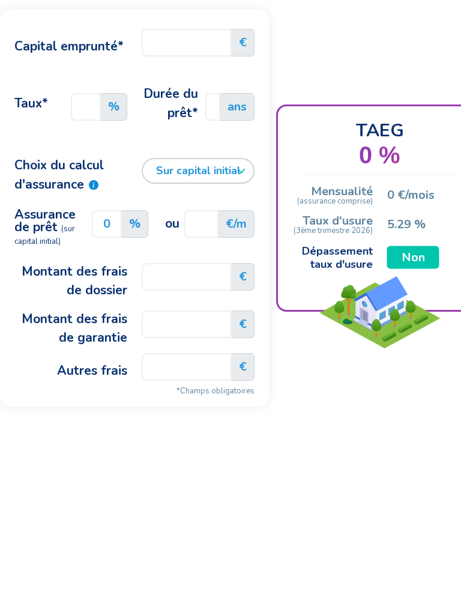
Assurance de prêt (45, 227)
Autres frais (92, 370)
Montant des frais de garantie (74, 329)
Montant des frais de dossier (74, 281)
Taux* (31, 103)
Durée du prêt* (170, 103)
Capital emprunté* (69, 46)
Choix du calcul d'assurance (59, 175)
